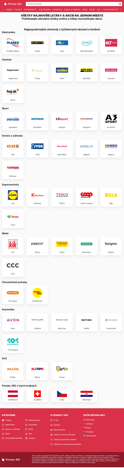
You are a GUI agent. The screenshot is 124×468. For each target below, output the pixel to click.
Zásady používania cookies (65, 439)
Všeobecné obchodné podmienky (67, 444)
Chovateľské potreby (113, 9)
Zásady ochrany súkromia (64, 435)
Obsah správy (59, 430)
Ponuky (18, 9)
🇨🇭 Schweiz (88, 424)
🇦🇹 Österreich (88, 420)
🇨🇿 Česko (87, 428)
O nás (56, 420)
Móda (84, 9)
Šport (92, 9)
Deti (99, 9)
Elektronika (44, 9)
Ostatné (32, 438)
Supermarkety (30, 9)
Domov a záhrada (72, 9)
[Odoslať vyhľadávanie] (120, 4)
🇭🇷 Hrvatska (88, 432)
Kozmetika (57, 9)
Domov (9, 9)
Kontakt (57, 425)
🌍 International (89, 436)
